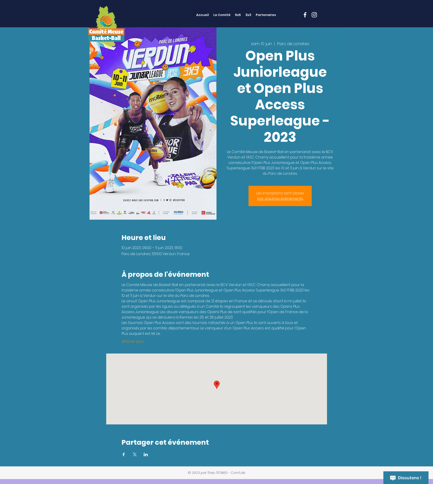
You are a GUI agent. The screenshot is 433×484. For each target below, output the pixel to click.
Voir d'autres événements (280, 198)
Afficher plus (133, 341)
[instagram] (314, 14)
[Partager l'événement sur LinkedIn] (146, 454)
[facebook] (305, 14)
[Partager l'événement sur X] (135, 454)
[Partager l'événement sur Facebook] (124, 454)
